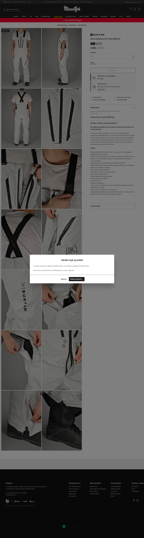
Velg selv (64, 279)
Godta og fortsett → (76, 279)
